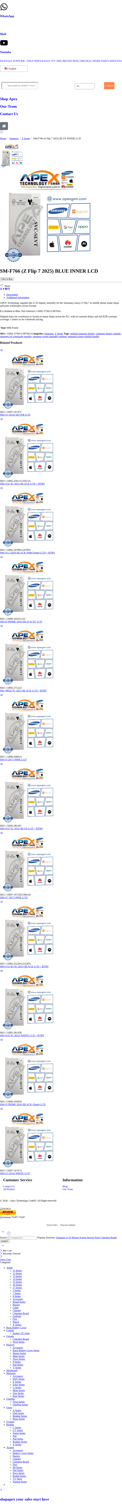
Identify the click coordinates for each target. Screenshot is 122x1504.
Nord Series (19, 1401)
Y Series (17, 1367)
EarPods (17, 1316)
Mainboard (11, 1370)
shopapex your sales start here (24, 1499)
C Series (17, 1427)
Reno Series (19, 1419)
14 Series (17, 1279)
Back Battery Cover (16, 1327)
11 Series (17, 1270)
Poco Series (18, 1473)
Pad (15, 1436)
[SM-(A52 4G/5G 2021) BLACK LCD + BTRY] (61, 933)
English (12, 68)
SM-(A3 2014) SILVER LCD (15, 414)
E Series (17, 1382)
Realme (10, 1424)
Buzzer (16, 1304)
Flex (15, 1319)
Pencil (16, 1322)
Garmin (10, 1330)
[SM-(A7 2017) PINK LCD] (61, 864)
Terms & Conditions (67, 1225)
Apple (9, 1267)
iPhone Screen (79, 1237)
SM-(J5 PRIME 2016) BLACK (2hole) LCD (23, 1104)
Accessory (18, 1299)
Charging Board (109, 1237)
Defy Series (18, 1379)
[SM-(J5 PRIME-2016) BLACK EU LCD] (61, 589)
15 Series (17, 1282)
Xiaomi (10, 1447)
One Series (18, 1393)
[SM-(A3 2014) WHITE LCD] (61, 1140)
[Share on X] (1, 289)
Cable (16, 1307)
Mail (3, 34)
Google (10, 1336)
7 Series (17, 1293)
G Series (17, 1387)
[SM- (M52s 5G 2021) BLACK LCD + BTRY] (61, 658)
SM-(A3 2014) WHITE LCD (15, 1173)
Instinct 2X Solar (21, 1333)
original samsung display (82, 333)
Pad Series (18, 1364)
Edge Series (19, 1384)
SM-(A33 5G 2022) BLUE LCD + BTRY (21, 828)
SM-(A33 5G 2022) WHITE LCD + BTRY (22, 1035)
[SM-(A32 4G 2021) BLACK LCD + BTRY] (61, 451)
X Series (17, 1324)
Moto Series (19, 1390)
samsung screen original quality (83, 336)
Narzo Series (19, 1433)
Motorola (11, 1373)
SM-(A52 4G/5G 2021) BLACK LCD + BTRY (24, 966)
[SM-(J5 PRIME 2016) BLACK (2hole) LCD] (61, 1071)
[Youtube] (4, 43)
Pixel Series (18, 1342)
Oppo (9, 1407)
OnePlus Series (20, 1404)
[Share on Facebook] (3, 289)
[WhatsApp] (4, 7)
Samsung (14, 138)
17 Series (17, 1287)
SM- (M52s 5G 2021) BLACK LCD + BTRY (23, 690)
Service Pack (94, 1237)
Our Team (68, 1189)
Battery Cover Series (23, 1453)
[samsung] (12, 167)
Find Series (18, 1413)
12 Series (17, 1273)
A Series (17, 1410)
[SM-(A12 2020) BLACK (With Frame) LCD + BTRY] (61, 520)
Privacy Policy (52, 1225)
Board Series (19, 1302)
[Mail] (4, 25)
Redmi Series (19, 1476)
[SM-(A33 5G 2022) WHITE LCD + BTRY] (61, 1002)
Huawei (10, 1344)
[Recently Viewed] (9, 1234)
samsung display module (108, 333)
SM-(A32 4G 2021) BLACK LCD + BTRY (22, 483)
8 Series (17, 1296)
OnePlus (10, 1399)
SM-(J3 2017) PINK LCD (13, 759)
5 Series (17, 1290)
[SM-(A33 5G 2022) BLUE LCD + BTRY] (61, 795)
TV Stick (17, 1479)
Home (3, 138)
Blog (65, 1186)
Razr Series (18, 1396)
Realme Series (20, 1416)
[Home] (4, 126)
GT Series (18, 1430)
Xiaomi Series (20, 1481)
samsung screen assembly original (50, 336)
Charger (17, 1310)
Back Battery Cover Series (26, 1350)
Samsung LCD (64, 1237)
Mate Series (18, 1356)
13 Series (17, 1276)
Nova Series (19, 1359)
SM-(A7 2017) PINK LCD (13, 897)
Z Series (26, 138)
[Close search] (3, 1247)
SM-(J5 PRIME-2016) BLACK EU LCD (21, 621)
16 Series (17, 1284)
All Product (9, 1189)
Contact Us (8, 1186)
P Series (17, 1362)
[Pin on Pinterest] (6, 289)
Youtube (5, 52)
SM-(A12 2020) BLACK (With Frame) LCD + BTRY (27, 552)
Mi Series (17, 1467)
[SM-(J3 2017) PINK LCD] (61, 726)
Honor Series (19, 1353)
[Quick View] (1, 352)
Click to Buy (7, 279)
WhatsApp (7, 16)
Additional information (17, 297)
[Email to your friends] (8, 289)
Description (12, 294)
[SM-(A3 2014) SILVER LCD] (61, 382)
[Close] (1, 1250)
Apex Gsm (5, 1259)
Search (3, 1237)
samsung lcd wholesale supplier (15, 336)
